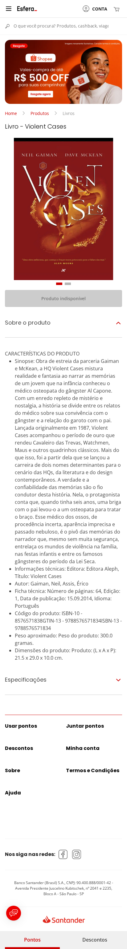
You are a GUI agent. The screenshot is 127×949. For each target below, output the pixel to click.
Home (11, 113)
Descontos (94, 939)
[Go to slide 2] (68, 284)
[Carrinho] (117, 9)
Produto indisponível (63, 298)
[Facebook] (63, 854)
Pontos (32, 939)
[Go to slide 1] (59, 284)
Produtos (40, 113)
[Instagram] (76, 854)
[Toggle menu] (8, 8)
